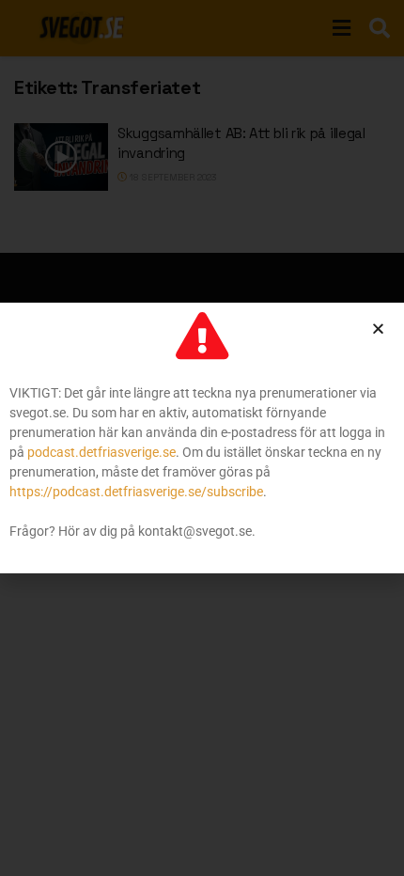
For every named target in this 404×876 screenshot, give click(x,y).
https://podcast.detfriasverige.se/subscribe (136, 491)
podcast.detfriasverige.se (101, 452)
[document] (202, 438)
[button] (378, 328)
